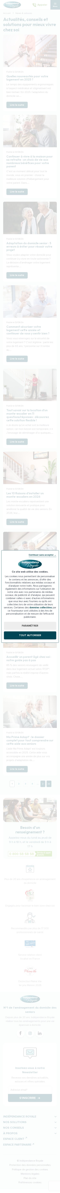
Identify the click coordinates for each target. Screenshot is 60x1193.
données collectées (40, 607)
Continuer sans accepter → (42, 555)
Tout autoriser (30, 635)
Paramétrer (30, 625)
